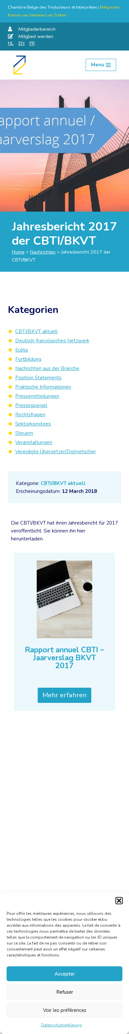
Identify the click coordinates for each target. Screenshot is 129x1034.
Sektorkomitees (33, 424)
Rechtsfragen (30, 414)
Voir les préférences (64, 1010)
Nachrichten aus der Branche (47, 368)
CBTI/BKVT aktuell (63, 483)
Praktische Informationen (43, 387)
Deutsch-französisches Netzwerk (52, 340)
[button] (119, 900)
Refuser (64, 992)
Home (18, 252)
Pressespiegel (31, 405)
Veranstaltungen (33, 442)
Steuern (24, 433)
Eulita (21, 350)
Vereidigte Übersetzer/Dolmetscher (55, 451)
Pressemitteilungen (37, 396)
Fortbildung (28, 359)
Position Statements (38, 377)
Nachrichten (43, 252)
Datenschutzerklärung (61, 1025)
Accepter (65, 974)
